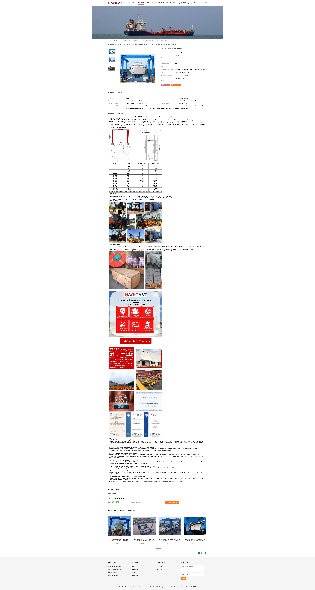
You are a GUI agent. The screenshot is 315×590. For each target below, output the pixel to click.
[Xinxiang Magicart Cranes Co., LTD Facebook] (199, 553)
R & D (158, 572)
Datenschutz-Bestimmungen (176, 584)
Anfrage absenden (172, 502)
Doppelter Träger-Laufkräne (114, 569)
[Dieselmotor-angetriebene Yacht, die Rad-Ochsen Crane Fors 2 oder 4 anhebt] (196, 526)
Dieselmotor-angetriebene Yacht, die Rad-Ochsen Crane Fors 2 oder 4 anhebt (196, 540)
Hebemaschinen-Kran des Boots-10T (172, 481)
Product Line (160, 566)
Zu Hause (134, 3)
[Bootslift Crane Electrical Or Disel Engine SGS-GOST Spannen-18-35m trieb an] (121, 526)
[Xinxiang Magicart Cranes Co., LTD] (116, 3)
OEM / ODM (159, 569)
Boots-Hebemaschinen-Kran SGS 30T (129, 481)
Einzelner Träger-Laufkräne (114, 566)
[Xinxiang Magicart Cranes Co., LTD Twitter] (202, 553)
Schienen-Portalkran (113, 575)
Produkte (141, 2)
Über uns (147, 3)
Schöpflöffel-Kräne (112, 572)
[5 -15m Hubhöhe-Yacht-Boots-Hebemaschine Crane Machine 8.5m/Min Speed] (171, 526)
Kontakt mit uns (182, 3)
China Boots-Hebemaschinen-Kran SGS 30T (129, 587)
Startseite (122, 584)
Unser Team (135, 575)
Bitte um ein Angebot (192, 3)
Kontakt (176, 85)
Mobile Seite (192, 584)
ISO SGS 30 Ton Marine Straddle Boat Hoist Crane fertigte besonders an (151, 40)
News (152, 584)
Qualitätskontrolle (171, 2)
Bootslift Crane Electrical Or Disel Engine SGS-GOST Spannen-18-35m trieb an (121, 540)
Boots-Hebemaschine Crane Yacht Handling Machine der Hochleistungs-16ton (146, 540)
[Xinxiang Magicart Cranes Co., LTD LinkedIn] (205, 553)
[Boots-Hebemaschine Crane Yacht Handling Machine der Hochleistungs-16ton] (146, 526)
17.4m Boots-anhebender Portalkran (150, 481)
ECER (194, 587)
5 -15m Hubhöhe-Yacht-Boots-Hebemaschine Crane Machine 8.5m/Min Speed (171, 540)
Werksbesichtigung (158, 2)
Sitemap (161, 584)
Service (134, 572)
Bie (133, 566)
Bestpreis (166, 85)
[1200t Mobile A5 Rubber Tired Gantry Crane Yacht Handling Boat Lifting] (137, 76)
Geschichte (135, 569)
